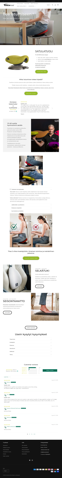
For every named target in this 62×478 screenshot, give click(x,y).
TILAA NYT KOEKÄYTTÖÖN (31, 258)
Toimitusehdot (25, 447)
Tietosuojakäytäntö (26, 451)
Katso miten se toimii (31, 93)
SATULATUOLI (44, 51)
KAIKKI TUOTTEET (31, 327)
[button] (35, 3)
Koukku (4, 454)
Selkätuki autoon (6, 447)
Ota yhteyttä (24, 445)
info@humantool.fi (45, 452)
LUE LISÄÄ (39, 286)
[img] (13, 110)
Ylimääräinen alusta (7, 451)
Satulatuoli (5, 445)
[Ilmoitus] (58, 1)
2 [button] (29, 434)
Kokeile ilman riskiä (41, 71)
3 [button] (31, 434)
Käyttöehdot (24, 454)
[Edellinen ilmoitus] (3, 1)
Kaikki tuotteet (6, 456)
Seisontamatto (6, 449)
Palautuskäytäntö (25, 449)
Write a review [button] (49, 370)
